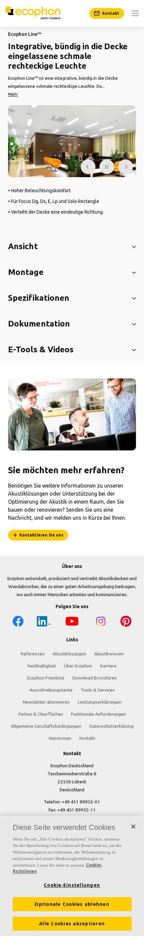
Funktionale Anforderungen (98, 714)
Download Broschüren (94, 677)
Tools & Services (98, 690)
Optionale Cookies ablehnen (72, 904)
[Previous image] (88, 166)
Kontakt (87, 738)
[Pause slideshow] (106, 166)
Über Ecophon (78, 665)
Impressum (60, 738)
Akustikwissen (109, 653)
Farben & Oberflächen (40, 714)
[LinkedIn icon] (43, 622)
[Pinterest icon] (126, 622)
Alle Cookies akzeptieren (72, 924)
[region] (72, 876)
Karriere (108, 665)
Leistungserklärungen (100, 702)
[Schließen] (133, 826)
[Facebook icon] (18, 622)
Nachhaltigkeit (41, 665)
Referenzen (33, 653)
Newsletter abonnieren (46, 702)
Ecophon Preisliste (45, 677)
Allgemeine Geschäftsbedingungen (46, 726)
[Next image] (125, 166)
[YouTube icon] (72, 622)
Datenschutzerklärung (111, 726)
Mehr (13, 94)
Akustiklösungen (69, 653)
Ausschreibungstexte (51, 690)
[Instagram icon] (100, 622)
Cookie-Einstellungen (72, 885)
